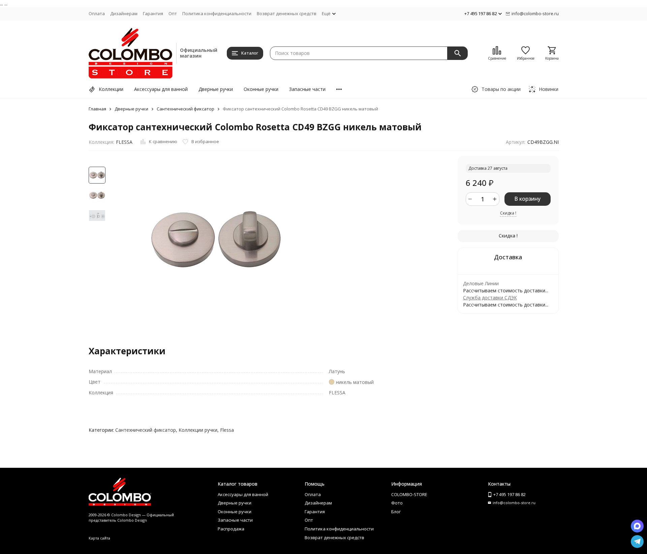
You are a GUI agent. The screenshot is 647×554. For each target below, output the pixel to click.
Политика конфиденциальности (216, 13)
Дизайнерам (123, 13)
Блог (396, 512)
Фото (397, 503)
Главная (97, 109)
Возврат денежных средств (286, 13)
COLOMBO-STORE (409, 494)
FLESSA (124, 142)
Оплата (97, 13)
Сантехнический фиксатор (185, 109)
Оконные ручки (261, 89)
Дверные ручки (215, 89)
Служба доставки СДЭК (490, 297)
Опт (172, 13)
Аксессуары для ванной (161, 89)
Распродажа (231, 529)
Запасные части (307, 89)
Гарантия (153, 13)
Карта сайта (99, 538)
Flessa (227, 430)
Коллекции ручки (198, 430)
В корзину (527, 198)
